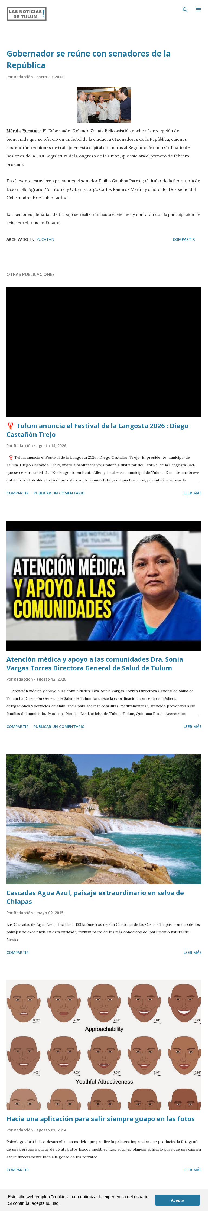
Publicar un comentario (59, 492)
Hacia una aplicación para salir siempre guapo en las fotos (100, 1118)
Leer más (193, 492)
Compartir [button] (184, 239)
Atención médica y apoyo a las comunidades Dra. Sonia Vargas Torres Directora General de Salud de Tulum (94, 663)
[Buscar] (185, 9)
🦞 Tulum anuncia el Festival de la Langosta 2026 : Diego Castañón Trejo (97, 430)
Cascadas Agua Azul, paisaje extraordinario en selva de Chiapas (95, 897)
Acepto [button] (177, 1200)
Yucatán (45, 239)
